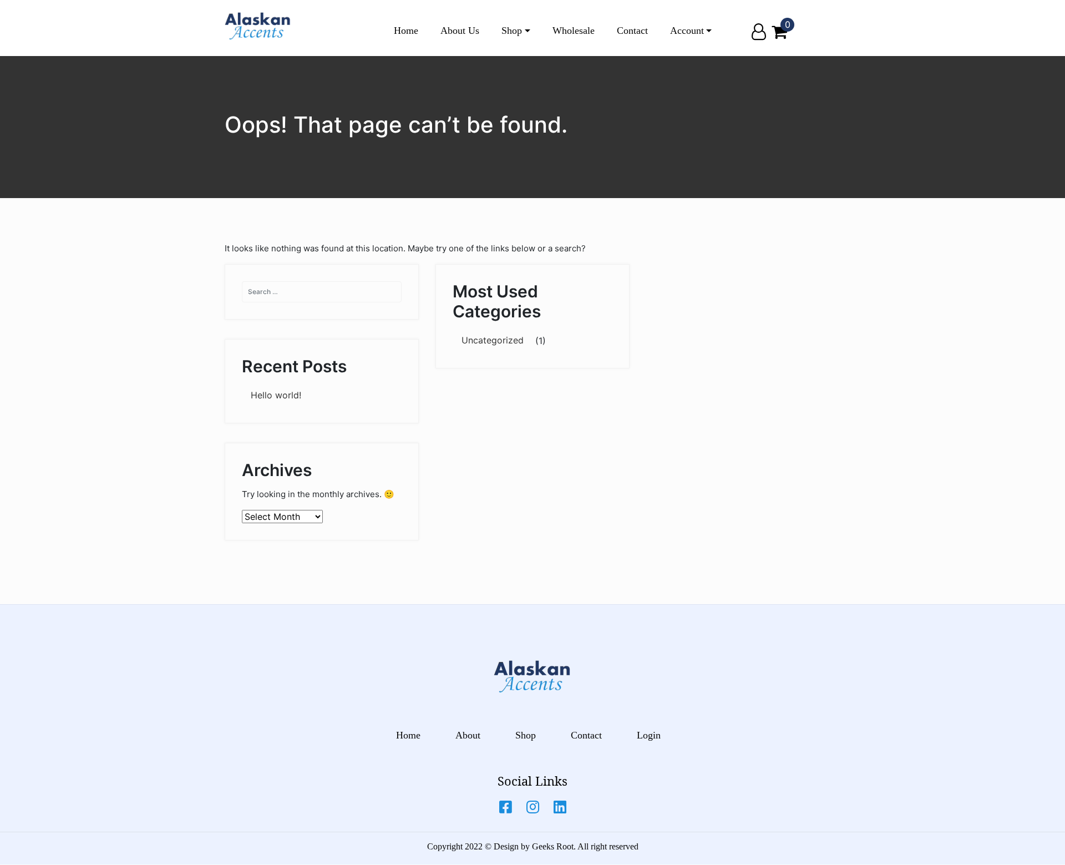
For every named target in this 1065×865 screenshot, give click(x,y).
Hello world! (276, 395)
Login (649, 735)
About (467, 735)
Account (687, 30)
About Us (459, 30)
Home (406, 30)
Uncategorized (493, 340)
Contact (632, 30)
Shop (511, 30)
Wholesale (573, 30)
